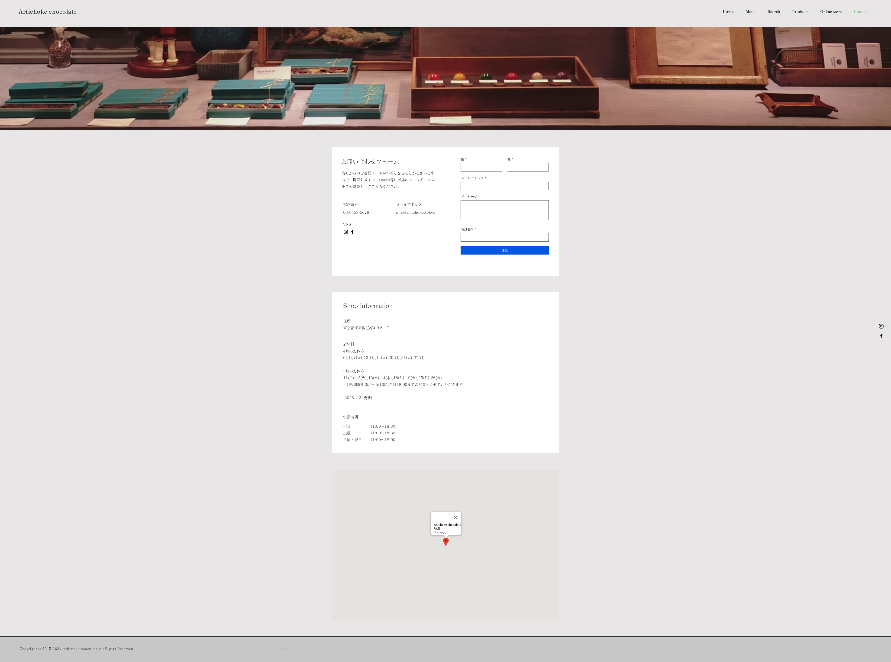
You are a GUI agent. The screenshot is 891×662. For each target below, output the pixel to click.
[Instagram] (881, 326)
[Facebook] (881, 336)
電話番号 (467, 229)
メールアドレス (472, 178)
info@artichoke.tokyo (415, 212)
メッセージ (469, 196)
